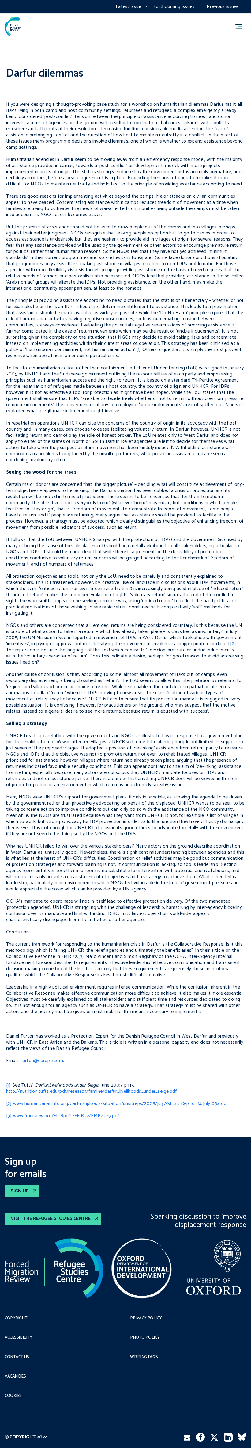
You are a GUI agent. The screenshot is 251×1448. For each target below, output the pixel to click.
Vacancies (15, 1376)
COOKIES (13, 1395)
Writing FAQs (144, 1357)
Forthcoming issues (173, 6)
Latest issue (128, 6)
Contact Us (17, 1357)
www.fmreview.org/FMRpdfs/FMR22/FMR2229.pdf (66, 1116)
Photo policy (145, 1337)
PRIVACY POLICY (146, 1318)
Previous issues (223, 6)
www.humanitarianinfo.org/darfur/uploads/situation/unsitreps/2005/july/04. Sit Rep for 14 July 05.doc (119, 1103)
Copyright (16, 1318)
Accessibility (18, 1337)
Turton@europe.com (41, 1061)
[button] (241, 26)
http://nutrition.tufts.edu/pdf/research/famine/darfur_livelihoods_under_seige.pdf (91, 1091)
